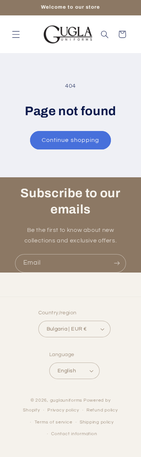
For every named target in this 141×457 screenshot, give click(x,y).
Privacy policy (63, 410)
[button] (15, 34)
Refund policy (102, 410)
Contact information (74, 434)
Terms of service (54, 422)
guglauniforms (66, 400)
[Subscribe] (117, 263)
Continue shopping (70, 140)
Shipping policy (97, 422)
